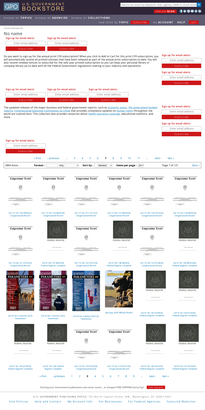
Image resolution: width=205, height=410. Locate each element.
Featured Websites (181, 401)
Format (39, 165)
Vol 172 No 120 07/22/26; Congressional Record (151, 214)
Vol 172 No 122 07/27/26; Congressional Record (86, 264)
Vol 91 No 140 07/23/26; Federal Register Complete (152, 367)
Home (7, 28)
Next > (196, 165)
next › (158, 158)
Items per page (126, 165)
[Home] (35, 9)
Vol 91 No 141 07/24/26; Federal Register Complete (185, 367)
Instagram (188, 11)
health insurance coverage (104, 113)
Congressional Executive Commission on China (42, 110)
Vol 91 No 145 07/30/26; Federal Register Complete (20, 367)
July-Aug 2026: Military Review (118, 312)
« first (37, 158)
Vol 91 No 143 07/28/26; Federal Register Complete (152, 314)
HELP (181, 22)
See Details (155, 387)
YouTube (192, 11)
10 (129, 158)
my (163, 22)
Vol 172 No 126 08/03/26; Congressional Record (53, 214)
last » (171, 158)
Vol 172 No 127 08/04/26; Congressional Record (119, 214)
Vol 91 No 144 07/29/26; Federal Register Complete (185, 314)
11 (138, 158)
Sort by (87, 165)
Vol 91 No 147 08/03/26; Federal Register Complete (53, 264)
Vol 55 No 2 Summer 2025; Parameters (20, 317)
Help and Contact (48, 401)
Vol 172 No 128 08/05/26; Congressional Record (184, 214)
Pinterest (196, 11)
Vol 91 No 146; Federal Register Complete (53, 367)
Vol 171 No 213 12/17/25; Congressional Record (86, 214)
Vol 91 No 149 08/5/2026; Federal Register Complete (185, 264)
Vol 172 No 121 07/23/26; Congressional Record (20, 264)
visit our (165, 11)
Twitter (184, 11)
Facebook (181, 11)
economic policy (117, 107)
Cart (194, 22)
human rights (125, 110)
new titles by (123, 22)
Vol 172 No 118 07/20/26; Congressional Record (86, 367)
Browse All (18, 17)
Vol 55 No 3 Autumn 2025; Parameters (53, 317)
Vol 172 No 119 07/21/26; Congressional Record (119, 367)
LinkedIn (199, 11)
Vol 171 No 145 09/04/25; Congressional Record (20, 214)
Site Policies (18, 401)
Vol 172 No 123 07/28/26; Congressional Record (151, 264)
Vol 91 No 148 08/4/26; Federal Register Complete (119, 264)
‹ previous (53, 158)
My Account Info (80, 401)
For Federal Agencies (144, 401)
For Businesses (110, 401)
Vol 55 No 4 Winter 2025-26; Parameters (86, 317)
